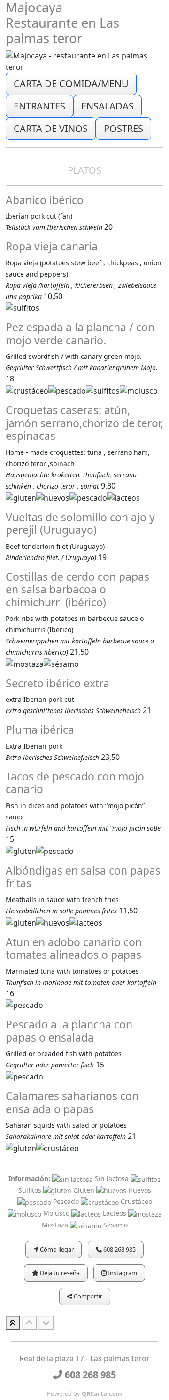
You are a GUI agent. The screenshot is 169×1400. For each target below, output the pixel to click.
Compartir (87, 1296)
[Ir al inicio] (13, 1323)
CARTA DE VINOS (51, 128)
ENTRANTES (39, 106)
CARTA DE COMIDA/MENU (71, 83)
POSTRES (123, 128)
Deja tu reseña (59, 1273)
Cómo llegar (56, 1249)
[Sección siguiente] (46, 1323)
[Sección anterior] (29, 1323)
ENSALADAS (107, 106)
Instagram (122, 1273)
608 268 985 (119, 1249)
